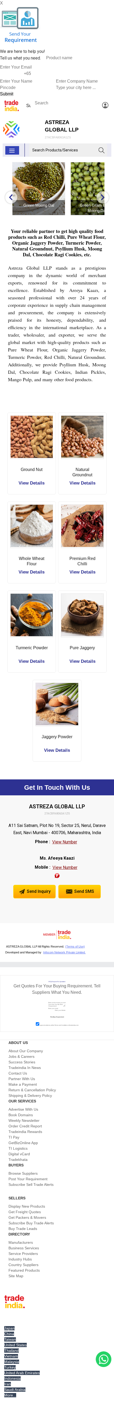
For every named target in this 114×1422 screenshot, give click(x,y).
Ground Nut (31, 469)
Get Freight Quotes (24, 1212)
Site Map (15, 1276)
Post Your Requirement (27, 1179)
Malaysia (11, 1362)
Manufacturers (20, 1242)
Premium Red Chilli (82, 561)
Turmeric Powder (32, 648)
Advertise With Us (23, 1109)
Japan (9, 1328)
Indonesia (12, 1378)
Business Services (23, 1248)
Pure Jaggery (82, 648)
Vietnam (11, 1356)
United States (15, 1345)
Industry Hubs (20, 1259)
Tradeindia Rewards (25, 1132)
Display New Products (26, 1206)
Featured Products (24, 1270)
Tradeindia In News (24, 1068)
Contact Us (17, 1073)
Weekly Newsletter (24, 1120)
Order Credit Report (25, 1126)
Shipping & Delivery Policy (30, 1095)
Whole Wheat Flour (31, 561)
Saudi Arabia (14, 1389)
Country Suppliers (23, 1265)
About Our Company (25, 1051)
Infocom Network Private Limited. (64, 952)
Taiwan (10, 1339)
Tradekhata (18, 1159)
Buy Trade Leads (22, 1228)
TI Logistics (18, 1148)
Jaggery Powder (57, 737)
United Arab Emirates (22, 1373)
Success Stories (21, 1062)
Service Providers (23, 1253)
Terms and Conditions (61, 1025)
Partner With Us (21, 1079)
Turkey (10, 1367)
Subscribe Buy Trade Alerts (31, 1223)
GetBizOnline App (23, 1143)
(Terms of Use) (75, 946)
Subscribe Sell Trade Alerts (31, 1184)
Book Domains (20, 1115)
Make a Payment (22, 1084)
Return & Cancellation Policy (32, 1090)
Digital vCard (19, 1154)
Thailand (11, 1350)
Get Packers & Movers (27, 1217)
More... (10, 1395)
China (9, 1334)
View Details (32, 483)
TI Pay (13, 1137)
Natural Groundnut (82, 472)
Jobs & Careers (21, 1056)
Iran (7, 1384)
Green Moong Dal (36, 205)
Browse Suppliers (23, 1173)
